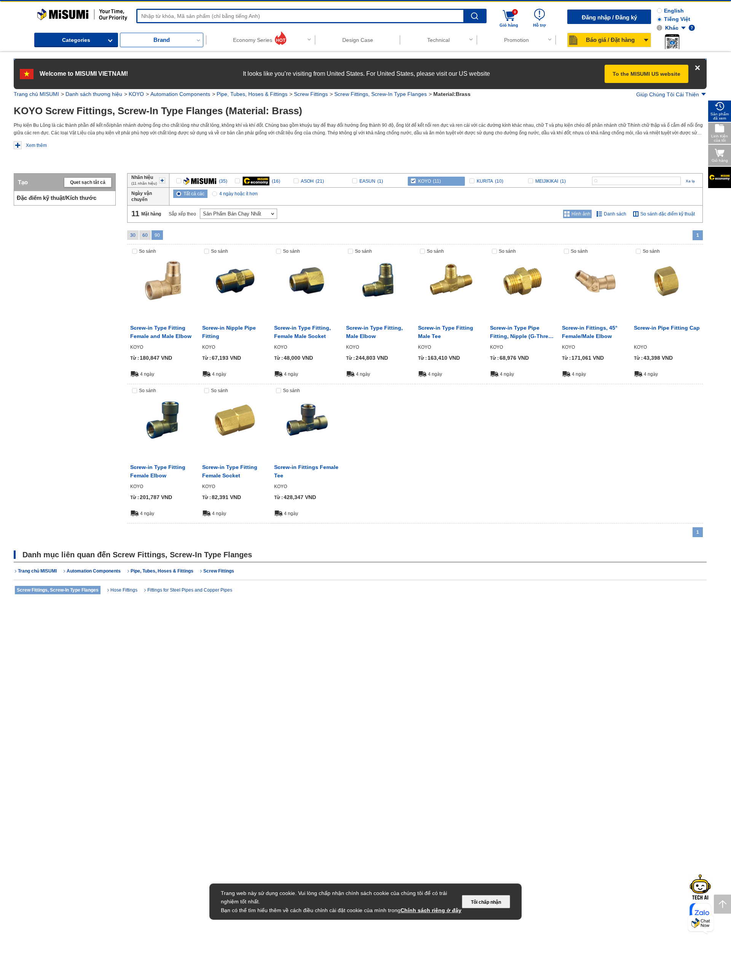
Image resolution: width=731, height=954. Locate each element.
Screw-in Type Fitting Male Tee (445, 332)
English (674, 11)
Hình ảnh (581, 214)
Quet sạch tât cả (87, 182)
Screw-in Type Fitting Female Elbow (157, 471)
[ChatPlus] (700, 924)
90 (157, 235)
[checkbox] (201, 181)
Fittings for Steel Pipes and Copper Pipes (189, 590)
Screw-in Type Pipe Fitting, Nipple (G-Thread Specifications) (522, 333)
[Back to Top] (722, 904)
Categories (76, 40)
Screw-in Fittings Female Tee (306, 471)
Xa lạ (690, 181)
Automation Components (180, 94)
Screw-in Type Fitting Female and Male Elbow (161, 332)
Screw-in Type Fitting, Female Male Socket (302, 332)
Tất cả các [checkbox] (194, 193)
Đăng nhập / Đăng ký (609, 17)
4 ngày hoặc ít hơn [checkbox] (238, 193)
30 (133, 235)
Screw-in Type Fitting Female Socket (229, 471)
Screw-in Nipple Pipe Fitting (229, 332)
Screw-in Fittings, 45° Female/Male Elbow (590, 332)
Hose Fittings (123, 590)
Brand (161, 40)
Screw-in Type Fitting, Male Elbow (374, 332)
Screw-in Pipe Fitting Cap (667, 328)
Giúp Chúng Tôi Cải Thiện (667, 94)
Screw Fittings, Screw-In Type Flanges (380, 94)
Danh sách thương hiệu (93, 94)
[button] (672, 41)
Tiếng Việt (677, 19)
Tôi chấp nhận (486, 902)
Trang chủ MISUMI (36, 94)
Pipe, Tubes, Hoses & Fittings (252, 94)
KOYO (136, 94)
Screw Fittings (311, 94)
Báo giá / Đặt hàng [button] (610, 40)
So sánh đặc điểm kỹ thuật (667, 214)
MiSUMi (44, 12)
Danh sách (615, 214)
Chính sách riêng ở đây (431, 910)
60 (145, 235)
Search (474, 16)
